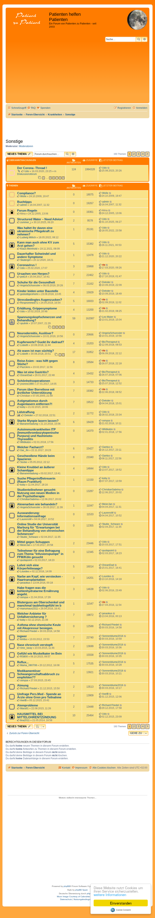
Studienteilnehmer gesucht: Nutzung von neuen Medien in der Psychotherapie (38, 493)
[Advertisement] (77, 72)
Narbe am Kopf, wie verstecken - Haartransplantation (40, 578)
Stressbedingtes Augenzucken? (39, 299)
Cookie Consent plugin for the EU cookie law (121, 910)
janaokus (25, 582)
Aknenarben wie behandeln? (37, 504)
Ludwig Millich (28, 237)
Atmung (22, 685)
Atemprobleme (27, 705)
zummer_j (25, 222)
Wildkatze (25, 442)
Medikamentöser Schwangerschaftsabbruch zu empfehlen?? (38, 674)
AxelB (23, 700)
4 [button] (142, 154)
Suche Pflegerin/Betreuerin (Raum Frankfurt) (36, 480)
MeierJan (107, 504)
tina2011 (25, 720)
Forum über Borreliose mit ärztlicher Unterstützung (35, 391)
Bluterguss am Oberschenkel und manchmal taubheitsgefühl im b (40, 604)
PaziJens (25, 367)
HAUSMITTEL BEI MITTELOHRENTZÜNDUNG (36, 715)
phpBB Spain (81, 890)
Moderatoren (26, 146)
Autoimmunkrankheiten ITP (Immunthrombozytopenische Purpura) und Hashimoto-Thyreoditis (38, 434)
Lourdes (24, 571)
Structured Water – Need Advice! (40, 219)
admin (23, 205)
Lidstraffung (26, 412)
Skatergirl (25, 260)
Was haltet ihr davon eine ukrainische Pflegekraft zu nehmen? (35, 231)
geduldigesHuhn (29, 294)
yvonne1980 (27, 383)
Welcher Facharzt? (30, 447)
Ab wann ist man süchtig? (35, 350)
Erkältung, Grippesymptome (37, 308)
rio (103, 264)
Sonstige (14, 141)
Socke (23, 462)
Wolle (23, 196)
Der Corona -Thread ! (32, 168)
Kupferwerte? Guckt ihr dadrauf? (40, 342)
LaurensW (25, 519)
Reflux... (23, 662)
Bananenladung (29, 423)
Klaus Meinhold (28, 248)
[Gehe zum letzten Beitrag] (108, 167)
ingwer (22, 636)
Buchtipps (24, 202)
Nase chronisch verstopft (35, 644)
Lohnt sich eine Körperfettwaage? (30, 567)
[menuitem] (31, 108)
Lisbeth (24, 345)
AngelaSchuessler (30, 285)
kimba (23, 639)
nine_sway (26, 647)
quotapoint (26, 560)
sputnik (24, 323)
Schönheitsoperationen (33, 380)
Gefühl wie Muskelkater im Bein (39, 653)
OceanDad (26, 375)
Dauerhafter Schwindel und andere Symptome (36, 255)
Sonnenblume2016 (112, 636)
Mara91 (24, 708)
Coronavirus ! (27, 265)
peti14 (23, 276)
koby (22, 407)
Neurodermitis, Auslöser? (35, 333)
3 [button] (138, 154)
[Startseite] (28, 19)
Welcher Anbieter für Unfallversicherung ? (32, 615)
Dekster (106, 282)
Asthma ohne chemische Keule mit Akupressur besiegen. (39, 626)
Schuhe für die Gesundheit (36, 282)
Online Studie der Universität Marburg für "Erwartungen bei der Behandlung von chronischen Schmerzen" (40, 529)
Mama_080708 (28, 665)
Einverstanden (121, 902)
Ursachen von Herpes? (33, 273)
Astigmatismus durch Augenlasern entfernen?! (34, 402)
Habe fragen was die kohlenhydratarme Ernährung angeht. (38, 591)
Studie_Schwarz (29, 537)
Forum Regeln (27, 210)
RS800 (24, 656)
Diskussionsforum (27, 174)
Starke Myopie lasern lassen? (38, 420)
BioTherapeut (109, 341)
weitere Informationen (110, 894)
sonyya (106, 420)
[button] (147, 154)
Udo (26, 171)
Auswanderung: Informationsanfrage (31, 514)
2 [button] (134, 154)
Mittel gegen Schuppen (33, 542)
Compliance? (26, 193)
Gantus (106, 447)
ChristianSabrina (29, 499)
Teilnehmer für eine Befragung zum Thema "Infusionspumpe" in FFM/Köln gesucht (40, 554)
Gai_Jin (24, 450)
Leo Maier (107, 316)
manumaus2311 (29, 608)
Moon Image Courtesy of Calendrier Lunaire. (77, 896)
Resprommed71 (29, 302)
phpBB (67, 886)
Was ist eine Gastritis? (33, 372)
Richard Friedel (28, 631)
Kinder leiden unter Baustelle (37, 291)
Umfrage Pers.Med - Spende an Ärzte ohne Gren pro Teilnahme (39, 695)
